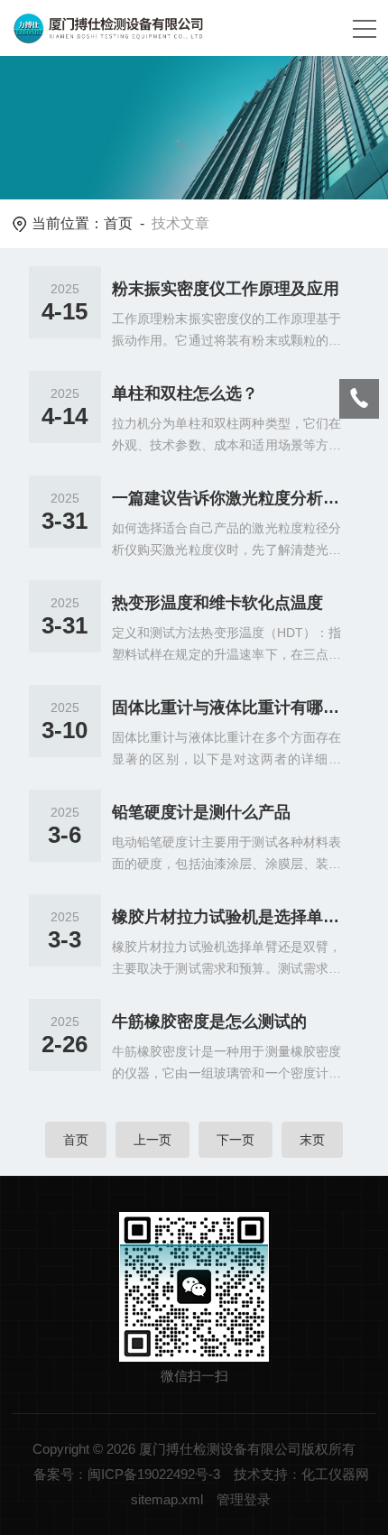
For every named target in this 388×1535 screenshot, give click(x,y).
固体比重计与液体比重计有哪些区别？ (227, 707)
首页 (118, 223)
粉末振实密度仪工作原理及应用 (225, 289)
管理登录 (244, 1499)
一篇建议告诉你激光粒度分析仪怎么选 (227, 498)
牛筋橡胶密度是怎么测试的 (209, 1022)
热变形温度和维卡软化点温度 (217, 603)
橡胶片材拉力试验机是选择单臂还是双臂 (227, 917)
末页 (312, 1140)
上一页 (152, 1140)
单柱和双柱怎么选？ (185, 393)
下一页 (235, 1140)
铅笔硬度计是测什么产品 (201, 812)
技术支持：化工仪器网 (301, 1474)
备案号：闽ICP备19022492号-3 (126, 1474)
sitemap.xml (167, 1499)
